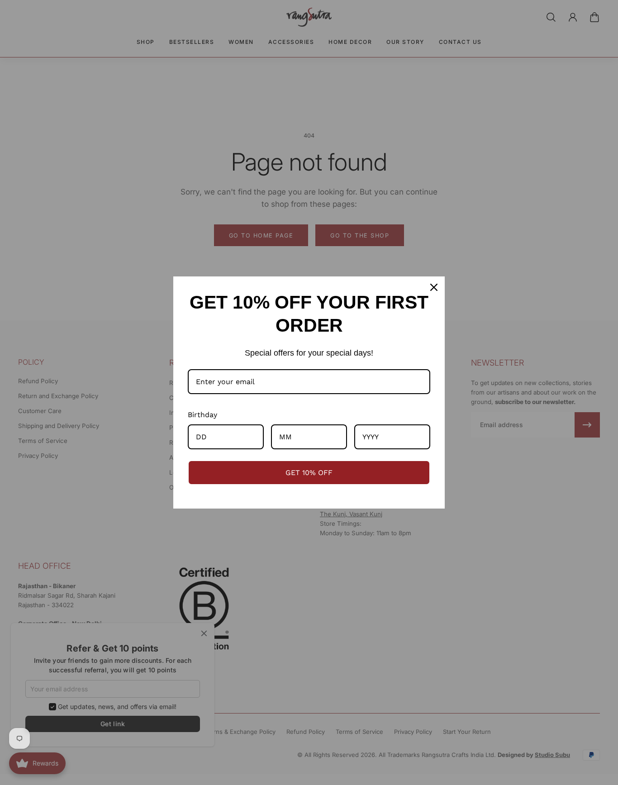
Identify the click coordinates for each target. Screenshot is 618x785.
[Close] (434, 287)
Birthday (202, 414)
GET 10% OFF (309, 472)
